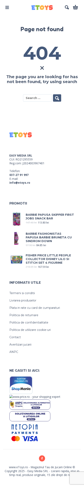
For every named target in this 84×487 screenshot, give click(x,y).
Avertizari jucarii (20, 344)
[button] (7, 7)
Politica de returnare (23, 315)
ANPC (13, 352)
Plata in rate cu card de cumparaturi (34, 308)
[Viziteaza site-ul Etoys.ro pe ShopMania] (21, 385)
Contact (15, 337)
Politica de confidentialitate (28, 322)
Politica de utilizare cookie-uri (30, 330)
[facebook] (42, 458)
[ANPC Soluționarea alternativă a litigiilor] (29, 404)
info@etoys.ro (19, 183)
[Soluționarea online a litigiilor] (29, 416)
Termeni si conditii (22, 293)
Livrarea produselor (22, 300)
